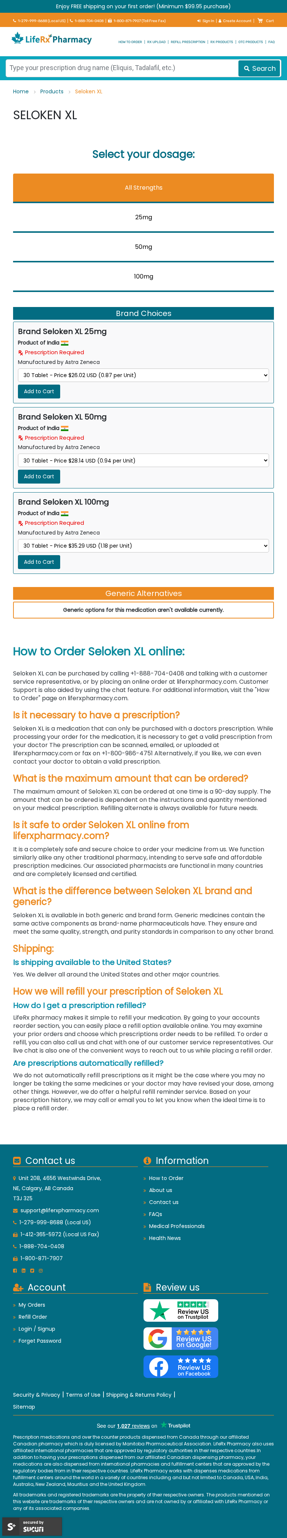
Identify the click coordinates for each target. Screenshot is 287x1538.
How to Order (166, 1178)
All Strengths (144, 187)
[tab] (143, 188)
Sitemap (24, 1407)
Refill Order (33, 1317)
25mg (143, 217)
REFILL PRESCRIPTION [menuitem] (188, 42)
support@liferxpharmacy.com (60, 1210)
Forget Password (40, 1341)
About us (160, 1190)
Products (52, 91)
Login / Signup (37, 1329)
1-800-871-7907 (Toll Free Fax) (140, 21)
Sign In (208, 21)
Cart (270, 21)
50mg (143, 247)
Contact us (164, 1202)
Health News (165, 1238)
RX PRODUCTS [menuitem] (221, 42)
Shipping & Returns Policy (139, 1395)
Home (21, 91)
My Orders (32, 1305)
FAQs (155, 1214)
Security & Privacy (36, 1395)
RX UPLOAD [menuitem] (156, 42)
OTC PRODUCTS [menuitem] (250, 42)
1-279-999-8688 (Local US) (41, 21)
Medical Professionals (177, 1226)
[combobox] (143, 68)
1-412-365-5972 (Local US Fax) (60, 1234)
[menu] (143, 41)
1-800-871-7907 (42, 1258)
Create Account (237, 21)
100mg (143, 276)
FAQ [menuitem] (271, 42)
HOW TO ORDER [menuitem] (130, 42)
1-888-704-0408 (89, 21)
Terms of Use (83, 1395)
